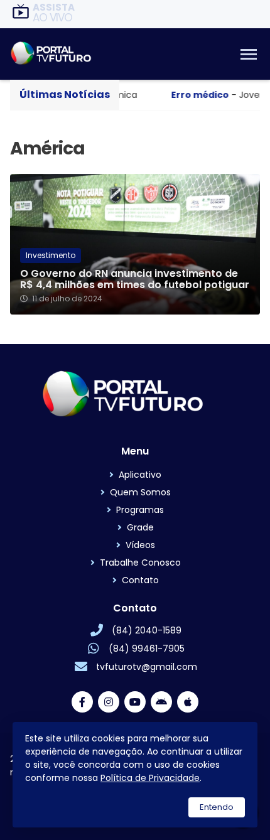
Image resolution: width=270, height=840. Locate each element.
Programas (140, 509)
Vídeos (140, 545)
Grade (140, 527)
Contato (140, 580)
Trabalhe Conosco (140, 562)
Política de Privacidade (150, 778)
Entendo (217, 807)
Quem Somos (140, 492)
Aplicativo (140, 474)
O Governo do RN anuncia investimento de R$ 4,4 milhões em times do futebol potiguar (134, 279)
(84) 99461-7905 (147, 648)
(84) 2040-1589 (146, 630)
